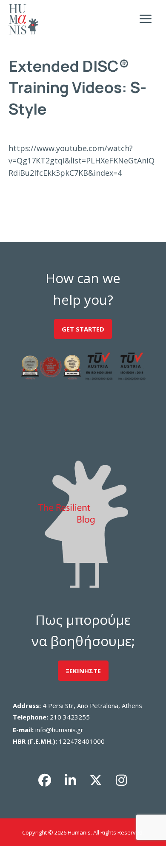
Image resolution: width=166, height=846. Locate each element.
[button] (44, 780)
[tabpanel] (83, 160)
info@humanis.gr (59, 729)
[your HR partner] (23, 19)
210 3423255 (70, 717)
